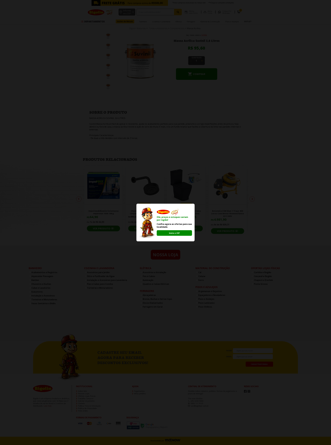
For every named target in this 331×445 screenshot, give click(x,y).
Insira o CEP (174, 233)
